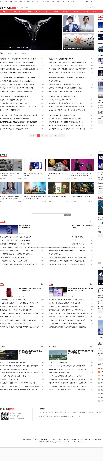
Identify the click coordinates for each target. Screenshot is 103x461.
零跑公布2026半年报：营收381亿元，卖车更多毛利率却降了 (67, 62)
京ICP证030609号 (96, 439)
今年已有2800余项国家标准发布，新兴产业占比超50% (66, 376)
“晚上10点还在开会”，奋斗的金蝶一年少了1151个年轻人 (17, 77)
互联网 (2, 221)
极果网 (74, 412)
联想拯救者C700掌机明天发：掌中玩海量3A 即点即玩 (16, 62)
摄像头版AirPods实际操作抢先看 (58, 196)
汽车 (48, 1)
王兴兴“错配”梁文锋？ (56, 81)
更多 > (92, 155)
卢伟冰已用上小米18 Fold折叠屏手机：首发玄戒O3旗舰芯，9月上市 (69, 300)
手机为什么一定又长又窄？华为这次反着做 (34, 174)
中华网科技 (49, 416)
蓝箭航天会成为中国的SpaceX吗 (59, 372)
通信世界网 (91, 412)
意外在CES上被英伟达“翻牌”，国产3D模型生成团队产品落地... (35, 197)
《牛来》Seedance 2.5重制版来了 (81, 196)
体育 (38, 1)
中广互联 (78, 416)
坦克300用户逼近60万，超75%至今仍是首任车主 (64, 96)
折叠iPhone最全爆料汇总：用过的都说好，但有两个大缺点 (67, 320)
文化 (67, 1)
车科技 (38, 11)
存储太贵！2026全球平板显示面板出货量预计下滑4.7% (17, 84)
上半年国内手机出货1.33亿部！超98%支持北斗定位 (16, 81)
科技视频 (3, 155)
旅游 (72, 1)
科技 (58, 1)
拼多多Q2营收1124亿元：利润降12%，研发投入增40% (17, 125)
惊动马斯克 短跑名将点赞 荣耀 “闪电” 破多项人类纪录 (66, 122)
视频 (11, 1)
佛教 (77, 1)
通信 (47, 11)
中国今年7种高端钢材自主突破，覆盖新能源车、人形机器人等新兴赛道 (69, 383)
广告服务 (52, 439)
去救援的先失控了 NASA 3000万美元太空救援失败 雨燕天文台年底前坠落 (69, 369)
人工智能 (28, 11)
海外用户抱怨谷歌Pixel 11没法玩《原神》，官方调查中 (66, 125)
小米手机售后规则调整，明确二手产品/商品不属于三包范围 (67, 327)
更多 (92, 1)
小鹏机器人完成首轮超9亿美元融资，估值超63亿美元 (65, 88)
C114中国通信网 (82, 412)
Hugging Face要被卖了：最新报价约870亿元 (62, 115)
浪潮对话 (66, 11)
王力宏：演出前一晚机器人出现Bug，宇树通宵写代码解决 (81, 174)
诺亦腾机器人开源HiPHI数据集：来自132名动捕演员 (65, 91)
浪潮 (100, 317)
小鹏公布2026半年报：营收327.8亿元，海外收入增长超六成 (18, 115)
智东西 (72, 416)
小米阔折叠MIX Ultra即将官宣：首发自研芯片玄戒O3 (65, 323)
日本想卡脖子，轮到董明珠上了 (10, 110)
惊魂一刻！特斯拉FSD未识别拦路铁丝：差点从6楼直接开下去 (19, 389)
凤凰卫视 (22, 1)
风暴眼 (76, 11)
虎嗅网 (69, 412)
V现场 (56, 11)
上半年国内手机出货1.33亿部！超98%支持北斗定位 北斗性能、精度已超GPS (20, 247)
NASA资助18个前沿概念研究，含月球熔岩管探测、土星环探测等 (69, 386)
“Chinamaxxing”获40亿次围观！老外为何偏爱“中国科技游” (67, 366)
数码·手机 (17, 11)
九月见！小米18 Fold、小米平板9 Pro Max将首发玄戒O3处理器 (68, 313)
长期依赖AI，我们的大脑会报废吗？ (57, 174)
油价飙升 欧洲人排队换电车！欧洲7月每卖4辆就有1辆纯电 (67, 110)
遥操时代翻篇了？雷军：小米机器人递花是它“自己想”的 (10, 174)
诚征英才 (59, 439)
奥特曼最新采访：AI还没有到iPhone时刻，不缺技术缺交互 (67, 77)
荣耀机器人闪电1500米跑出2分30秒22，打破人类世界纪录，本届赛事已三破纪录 (69, 389)
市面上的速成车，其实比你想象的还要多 (12, 300)
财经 (28, 1)
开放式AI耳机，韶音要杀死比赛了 (10, 317)
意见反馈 (80, 439)
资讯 (6, 1)
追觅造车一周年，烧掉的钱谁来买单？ (61, 59)
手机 (51, 284)
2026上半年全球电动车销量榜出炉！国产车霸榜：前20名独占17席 (20, 366)
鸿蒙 (94, 11)
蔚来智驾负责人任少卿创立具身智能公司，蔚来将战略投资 (18, 122)
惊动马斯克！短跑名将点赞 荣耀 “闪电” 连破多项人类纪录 (67, 264)
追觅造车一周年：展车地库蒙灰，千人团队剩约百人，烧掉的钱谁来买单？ (24, 47)
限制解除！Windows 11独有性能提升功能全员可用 (64, 84)
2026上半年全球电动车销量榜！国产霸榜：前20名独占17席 (18, 106)
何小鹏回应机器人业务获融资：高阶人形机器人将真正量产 (67, 69)
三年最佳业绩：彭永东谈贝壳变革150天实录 (13, 103)
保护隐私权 (67, 439)
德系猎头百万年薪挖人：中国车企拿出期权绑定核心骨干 (66, 106)
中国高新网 (41, 416)
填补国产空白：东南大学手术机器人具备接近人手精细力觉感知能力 (69, 379)
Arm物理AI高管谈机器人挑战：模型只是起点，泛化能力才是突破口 (20, 303)
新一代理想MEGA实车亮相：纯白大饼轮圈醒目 (14, 118)
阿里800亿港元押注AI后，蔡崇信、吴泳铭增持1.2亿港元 (66, 65)
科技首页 (5, 11)
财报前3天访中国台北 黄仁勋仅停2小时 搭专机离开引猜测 (67, 72)
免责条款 (74, 439)
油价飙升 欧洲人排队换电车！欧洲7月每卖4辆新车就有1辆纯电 (19, 386)
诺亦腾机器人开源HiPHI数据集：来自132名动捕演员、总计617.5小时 (69, 261)
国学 (82, 1)
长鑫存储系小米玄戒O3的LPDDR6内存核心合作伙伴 (16, 72)
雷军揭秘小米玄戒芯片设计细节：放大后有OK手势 (65, 118)
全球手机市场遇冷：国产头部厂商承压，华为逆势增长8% (67, 310)
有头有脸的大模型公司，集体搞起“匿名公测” (14, 129)
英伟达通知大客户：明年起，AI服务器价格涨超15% (16, 310)
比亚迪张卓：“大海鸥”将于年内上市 (60, 100)
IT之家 (40, 412)
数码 (87, 1)
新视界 (86, 11)
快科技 (45, 412)
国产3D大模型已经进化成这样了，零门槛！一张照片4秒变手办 (10, 197)
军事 (62, 1)
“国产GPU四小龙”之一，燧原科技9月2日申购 (14, 96)
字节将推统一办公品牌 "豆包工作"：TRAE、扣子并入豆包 (67, 129)
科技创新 (52, 346)
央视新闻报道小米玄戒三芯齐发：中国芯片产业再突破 (66, 103)
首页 (1, 1)
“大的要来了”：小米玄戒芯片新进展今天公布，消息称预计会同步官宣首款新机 (69, 317)
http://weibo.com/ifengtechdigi (17, 418)
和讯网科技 (57, 416)
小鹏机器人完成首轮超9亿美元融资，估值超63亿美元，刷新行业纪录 (69, 257)
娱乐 (33, 1)
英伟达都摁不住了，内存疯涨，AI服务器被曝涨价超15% (17, 65)
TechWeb (98, 412)
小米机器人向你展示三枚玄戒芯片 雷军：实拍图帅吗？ (17, 88)
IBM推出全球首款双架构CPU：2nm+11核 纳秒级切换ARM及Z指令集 (20, 240)
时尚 (43, 1)
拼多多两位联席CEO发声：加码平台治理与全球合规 (16, 91)
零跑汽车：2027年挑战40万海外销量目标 (12, 100)
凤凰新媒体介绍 (27, 439)
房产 (53, 1)
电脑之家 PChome (53, 412)
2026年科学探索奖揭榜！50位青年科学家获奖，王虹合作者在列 (19, 327)
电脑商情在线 (65, 416)
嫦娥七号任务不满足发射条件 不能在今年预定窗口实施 (19, 59)
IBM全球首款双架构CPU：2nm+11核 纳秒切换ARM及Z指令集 (19, 69)
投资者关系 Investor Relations (40, 439)
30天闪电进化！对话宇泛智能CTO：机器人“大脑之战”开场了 (19, 320)
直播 (16, 1)
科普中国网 (63, 412)
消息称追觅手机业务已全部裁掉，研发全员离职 (64, 306)
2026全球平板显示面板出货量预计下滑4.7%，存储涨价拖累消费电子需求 (20, 313)
